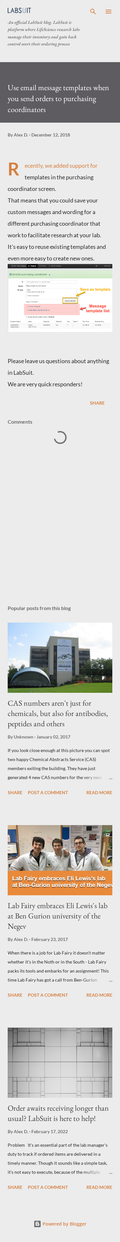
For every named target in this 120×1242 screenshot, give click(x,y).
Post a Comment (48, 792)
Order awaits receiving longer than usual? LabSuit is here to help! (58, 1113)
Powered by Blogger (63, 1224)
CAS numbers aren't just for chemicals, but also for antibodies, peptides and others (58, 713)
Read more (99, 792)
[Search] (93, 11)
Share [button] (97, 403)
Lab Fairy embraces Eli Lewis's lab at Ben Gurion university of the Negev (58, 915)
